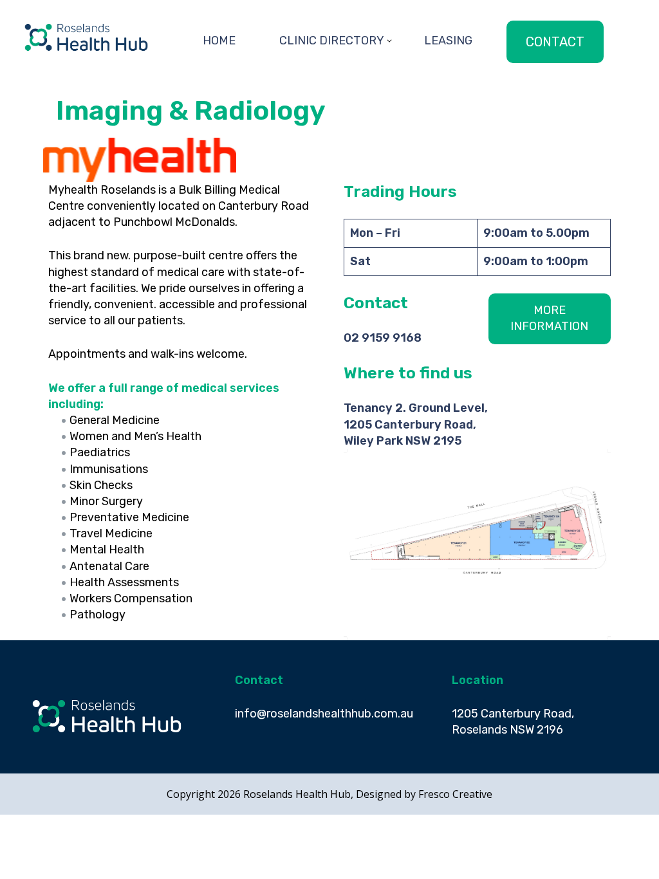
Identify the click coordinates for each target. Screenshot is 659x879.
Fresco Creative (455, 794)
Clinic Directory (331, 40)
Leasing (448, 40)
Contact (555, 42)
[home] (86, 59)
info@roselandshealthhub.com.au (324, 714)
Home (219, 40)
